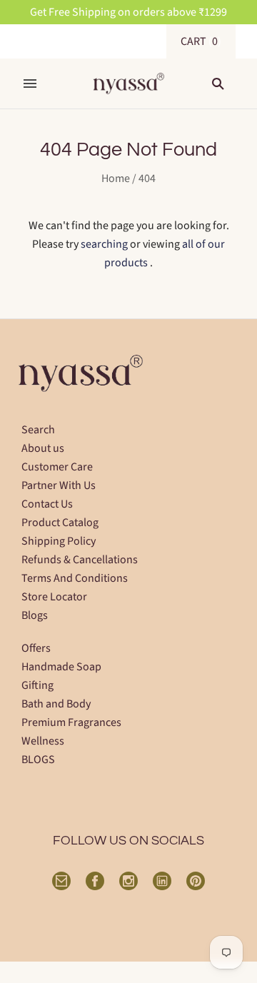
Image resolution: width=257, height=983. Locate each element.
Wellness (42, 741)
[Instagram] (128, 881)
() (201, 41)
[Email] (61, 881)
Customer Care (57, 467)
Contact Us (47, 504)
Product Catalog (60, 522)
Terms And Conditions (74, 578)
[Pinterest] (195, 881)
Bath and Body (56, 704)
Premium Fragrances (71, 722)
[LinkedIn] (162, 881)
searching (104, 244)
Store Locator (54, 597)
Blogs (34, 615)
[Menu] (30, 83)
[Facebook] (95, 881)
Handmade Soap (61, 667)
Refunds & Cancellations (79, 560)
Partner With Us (58, 485)
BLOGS (38, 759)
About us (42, 448)
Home (115, 178)
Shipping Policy (58, 541)
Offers (36, 648)
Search (38, 430)
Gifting (37, 685)
